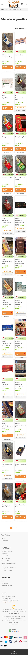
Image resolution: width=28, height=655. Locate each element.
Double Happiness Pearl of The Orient (7, 343)
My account (4, 583)
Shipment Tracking (6, 585)
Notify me (21, 107)
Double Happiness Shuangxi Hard (19, 384)
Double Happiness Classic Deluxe (6, 220)
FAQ (2, 565)
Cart (2, 581)
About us (3, 538)
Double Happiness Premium (5, 384)
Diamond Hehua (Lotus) (20, 178)
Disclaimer (4, 553)
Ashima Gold (19, 55)
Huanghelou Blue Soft (20, 506)
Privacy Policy (5, 556)
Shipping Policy (5, 561)
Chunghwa (5, 137)
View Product (7, 71)
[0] (26, 4)
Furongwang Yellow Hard (6, 506)
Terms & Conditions (6, 551)
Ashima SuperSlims (5, 96)
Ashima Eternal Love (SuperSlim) (7, 56)
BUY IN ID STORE (5, 67)
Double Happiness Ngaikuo (18, 302)
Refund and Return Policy (8, 563)
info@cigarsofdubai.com (8, 602)
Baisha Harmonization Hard (19, 97)
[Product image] (7, 41)
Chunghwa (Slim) (20, 137)
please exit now (13, 613)
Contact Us (4, 540)
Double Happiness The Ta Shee (20, 425)
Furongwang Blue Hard (7, 465)
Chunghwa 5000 (7, 177)
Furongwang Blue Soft (20, 465)
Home (2, 9)
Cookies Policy (5, 558)
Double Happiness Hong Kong (7, 261)
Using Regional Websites (8, 568)
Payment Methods (6, 570)
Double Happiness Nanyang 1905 (6, 302)
